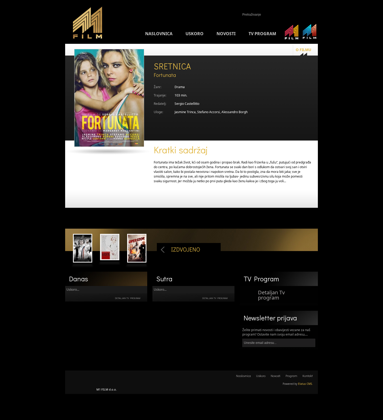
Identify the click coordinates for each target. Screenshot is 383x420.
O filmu (303, 49)
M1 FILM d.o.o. (81, 378)
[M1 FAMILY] (292, 33)
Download (308, 298)
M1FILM (87, 24)
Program (291, 376)
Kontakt (307, 376)
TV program (262, 33)
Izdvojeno (185, 249)
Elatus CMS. (305, 384)
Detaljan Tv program (127, 298)
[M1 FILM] (309, 33)
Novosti (226, 33)
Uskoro (194, 33)
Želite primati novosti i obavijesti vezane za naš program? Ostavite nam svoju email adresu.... (276, 332)
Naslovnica (158, 33)
